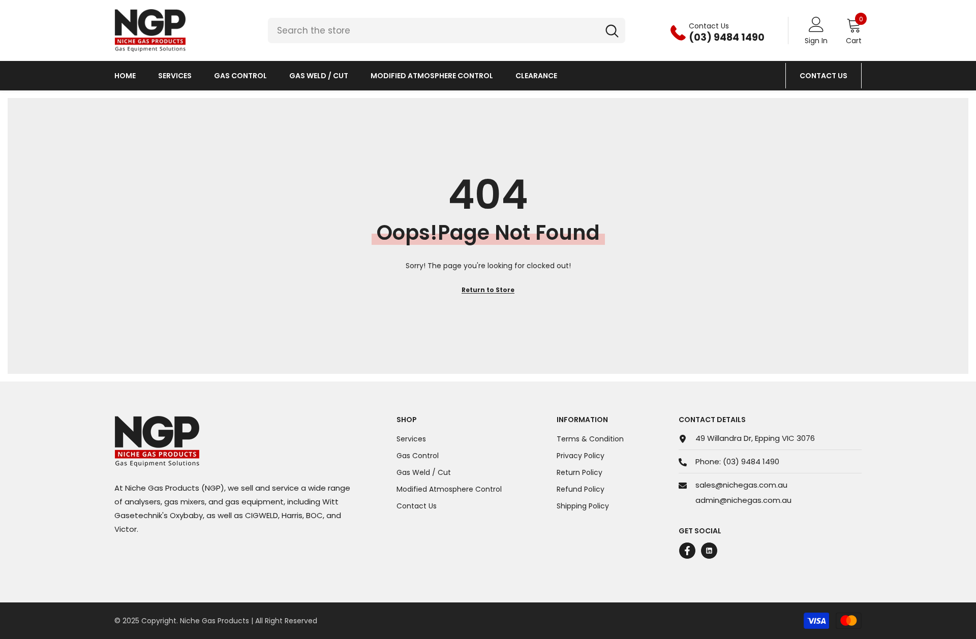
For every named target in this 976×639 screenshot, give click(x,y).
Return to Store (488, 289)
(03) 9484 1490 (751, 461)
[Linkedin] (709, 550)
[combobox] (433, 30)
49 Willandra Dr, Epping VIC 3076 (755, 438)
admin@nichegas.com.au (743, 500)
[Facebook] (687, 550)
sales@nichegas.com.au (741, 485)
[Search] (446, 30)
